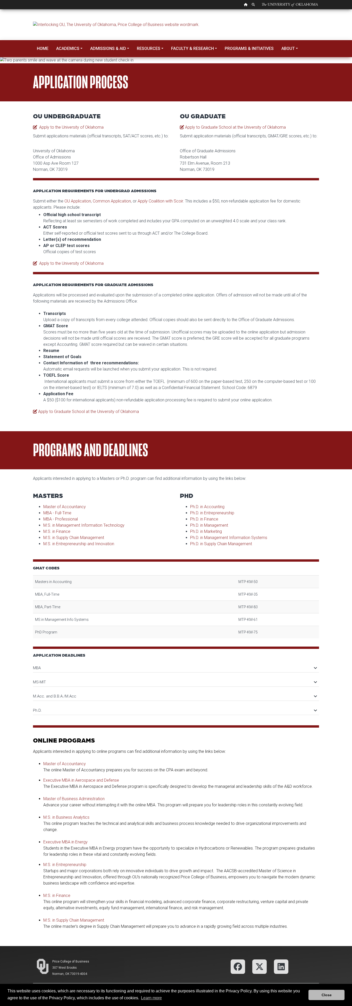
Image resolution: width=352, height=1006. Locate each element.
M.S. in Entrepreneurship (64, 864)
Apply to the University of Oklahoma (70, 127)
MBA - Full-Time (57, 512)
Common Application (112, 201)
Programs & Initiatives (249, 48)
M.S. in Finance (56, 531)
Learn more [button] (151, 998)
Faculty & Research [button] (192, 48)
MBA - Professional (60, 519)
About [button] (288, 48)
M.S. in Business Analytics (66, 817)
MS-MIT (174, 682)
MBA (174, 668)
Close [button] (327, 995)
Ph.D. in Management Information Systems (228, 537)
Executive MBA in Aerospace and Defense (81, 780)
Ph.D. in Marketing (206, 531)
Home (42, 48)
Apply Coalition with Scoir (160, 201)
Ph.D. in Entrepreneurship (212, 512)
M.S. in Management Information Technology (83, 525)
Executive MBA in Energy (65, 842)
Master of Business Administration (74, 798)
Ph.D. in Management (209, 525)
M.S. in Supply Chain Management (73, 537)
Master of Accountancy (64, 506)
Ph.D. (174, 710)
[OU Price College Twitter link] (259, 966)
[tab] (176, 665)
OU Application (77, 201)
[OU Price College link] (281, 966)
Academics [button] (67, 48)
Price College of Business (70, 961)
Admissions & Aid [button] (108, 48)
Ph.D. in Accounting (207, 506)
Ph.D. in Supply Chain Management (221, 543)
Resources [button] (148, 48)
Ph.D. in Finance (204, 519)
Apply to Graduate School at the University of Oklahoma (235, 127)
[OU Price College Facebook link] (238, 966)
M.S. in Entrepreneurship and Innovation (78, 543)
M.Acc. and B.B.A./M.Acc (174, 696)
